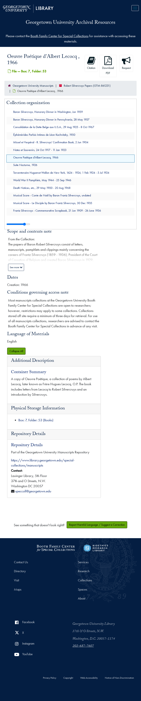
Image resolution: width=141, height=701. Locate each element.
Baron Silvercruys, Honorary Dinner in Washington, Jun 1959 (48, 112)
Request (126, 68)
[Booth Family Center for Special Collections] (55, 547)
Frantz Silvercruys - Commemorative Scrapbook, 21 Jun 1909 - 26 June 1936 (57, 210)
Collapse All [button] (16, 351)
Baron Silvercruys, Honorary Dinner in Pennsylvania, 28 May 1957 (51, 119)
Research (83, 571)
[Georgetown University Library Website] (28, 8)
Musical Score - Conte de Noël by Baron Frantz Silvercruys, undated (52, 195)
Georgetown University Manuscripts (33, 86)
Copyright (68, 677)
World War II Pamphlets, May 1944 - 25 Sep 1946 (42, 180)
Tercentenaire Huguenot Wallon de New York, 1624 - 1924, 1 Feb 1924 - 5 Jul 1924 (61, 173)
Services (83, 562)
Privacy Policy (49, 677)
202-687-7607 (83, 646)
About (81, 598)
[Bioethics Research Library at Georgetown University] (95, 547)
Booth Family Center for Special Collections (59, 36)
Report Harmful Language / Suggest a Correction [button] (97, 525)
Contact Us (21, 562)
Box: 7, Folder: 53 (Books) (35, 420)
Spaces (82, 589)
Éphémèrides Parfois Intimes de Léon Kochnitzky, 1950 (44, 134)
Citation (91, 68)
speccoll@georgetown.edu (33, 491)
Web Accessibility (89, 677)
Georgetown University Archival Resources (70, 23)
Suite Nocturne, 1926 (25, 165)
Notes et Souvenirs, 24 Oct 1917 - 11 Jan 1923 (39, 150)
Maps (17, 589)
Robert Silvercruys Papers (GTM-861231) (87, 86)
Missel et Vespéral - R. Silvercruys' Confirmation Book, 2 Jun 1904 (50, 142)
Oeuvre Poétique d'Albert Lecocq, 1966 (35, 157)
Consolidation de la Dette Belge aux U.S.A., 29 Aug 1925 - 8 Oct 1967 (53, 127)
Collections (85, 580)
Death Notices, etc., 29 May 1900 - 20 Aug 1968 (41, 188)
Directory (20, 571)
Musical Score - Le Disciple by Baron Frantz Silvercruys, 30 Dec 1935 (52, 203)
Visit (16, 580)
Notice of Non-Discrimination (119, 677)
